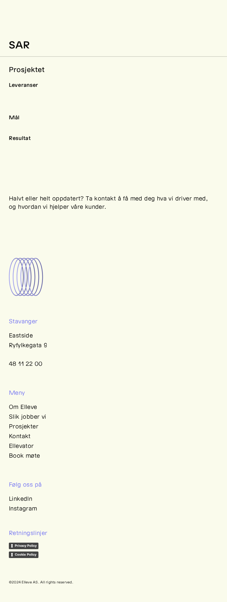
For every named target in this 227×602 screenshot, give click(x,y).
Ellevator (21, 445)
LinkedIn (20, 498)
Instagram (23, 508)
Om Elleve (23, 406)
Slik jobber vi (27, 416)
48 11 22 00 (25, 363)
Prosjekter (23, 426)
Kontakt (20, 435)
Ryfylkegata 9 (28, 344)
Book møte (24, 455)
